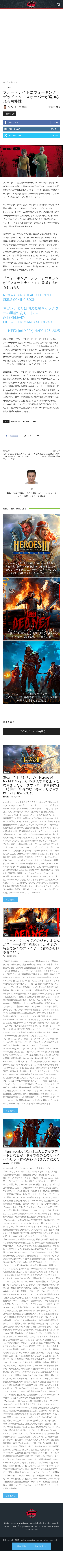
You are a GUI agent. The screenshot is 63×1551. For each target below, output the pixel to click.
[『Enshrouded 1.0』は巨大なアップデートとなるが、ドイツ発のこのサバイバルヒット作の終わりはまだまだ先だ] (31, 672)
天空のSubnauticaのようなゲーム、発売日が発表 (46, 455)
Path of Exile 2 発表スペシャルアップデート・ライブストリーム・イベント (16, 456)
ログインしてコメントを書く (31, 731)
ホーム (6, 82)
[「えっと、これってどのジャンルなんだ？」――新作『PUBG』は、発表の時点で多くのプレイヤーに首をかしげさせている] (31, 609)
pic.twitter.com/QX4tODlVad (27, 322)
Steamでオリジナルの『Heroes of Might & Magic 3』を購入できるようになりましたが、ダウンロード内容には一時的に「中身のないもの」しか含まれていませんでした (31, 568)
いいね (55, 122)
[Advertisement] (31, 43)
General (14, 82)
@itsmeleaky (14, 317)
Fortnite (26, 421)
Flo (12, 107)
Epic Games (15, 421)
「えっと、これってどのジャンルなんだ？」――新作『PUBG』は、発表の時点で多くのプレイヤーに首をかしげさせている (31, 633)
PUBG (31, 626)
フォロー (54, 129)
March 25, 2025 (47, 331)
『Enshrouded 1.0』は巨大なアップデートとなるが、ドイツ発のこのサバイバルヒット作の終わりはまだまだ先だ (31, 697)
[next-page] (10, 710)
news (34, 421)
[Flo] (5, 107)
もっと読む (10, 900)
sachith (6, 797)
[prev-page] (5, 710)
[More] (38, 436)
